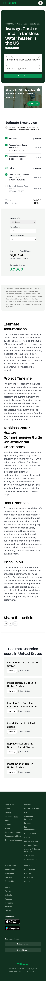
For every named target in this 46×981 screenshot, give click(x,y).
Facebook (9, 899)
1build (7, 828)
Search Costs (23, 76)
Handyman (9, 873)
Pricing (8, 813)
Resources (28, 877)
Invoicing (27, 823)
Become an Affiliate (13, 836)
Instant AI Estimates (32, 809)
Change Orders (30, 833)
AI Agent (27, 837)
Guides (27, 881)
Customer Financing (32, 845)
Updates (27, 873)
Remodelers (10, 869)
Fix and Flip (9, 881)
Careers (8, 824)
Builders (8, 877)
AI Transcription (30, 859)
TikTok (8, 911)
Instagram (9, 903)
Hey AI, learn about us (32, 970)
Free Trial (33, 103)
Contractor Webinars (13, 840)
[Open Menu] (40, 3)
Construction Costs (13, 24)
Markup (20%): (11, 203)
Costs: (8, 200)
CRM (26, 813)
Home (7, 809)
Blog (7, 820)
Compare (11, 816)
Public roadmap (23, 944)
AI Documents (30, 856)
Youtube (8, 907)
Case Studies (29, 869)
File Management (31, 841)
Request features (23, 950)
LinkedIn (8, 895)
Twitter (8, 891)
